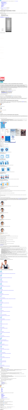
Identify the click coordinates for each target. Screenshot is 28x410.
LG (1, 390)
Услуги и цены (2, 4)
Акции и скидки (2, 5)
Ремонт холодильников (3, 2)
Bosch (1, 388)
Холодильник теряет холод (4, 92)
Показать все (1, 367)
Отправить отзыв (1, 409)
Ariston (2, 391)
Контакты (2, 6)
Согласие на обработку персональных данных (8, 259)
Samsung (2, 389)
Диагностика (23, 101)
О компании (2, 3)
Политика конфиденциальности (4, 397)
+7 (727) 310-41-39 (19, 198)
